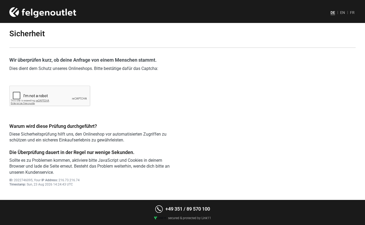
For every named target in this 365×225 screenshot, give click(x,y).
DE (333, 12)
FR (352, 12)
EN (342, 12)
